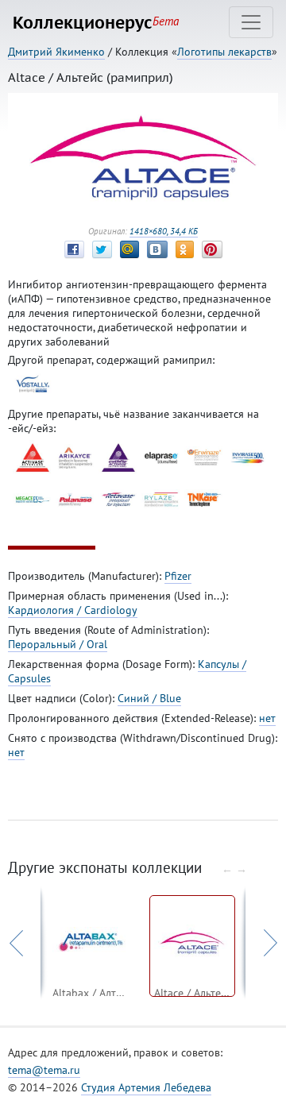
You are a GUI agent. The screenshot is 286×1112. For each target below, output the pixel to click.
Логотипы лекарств (224, 51)
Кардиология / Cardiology (72, 610)
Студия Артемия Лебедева (146, 1087)
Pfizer (177, 576)
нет (267, 718)
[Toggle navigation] (251, 22)
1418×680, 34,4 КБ (163, 231)
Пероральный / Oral (57, 644)
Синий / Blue (149, 698)
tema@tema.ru (44, 1070)
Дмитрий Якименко (56, 51)
